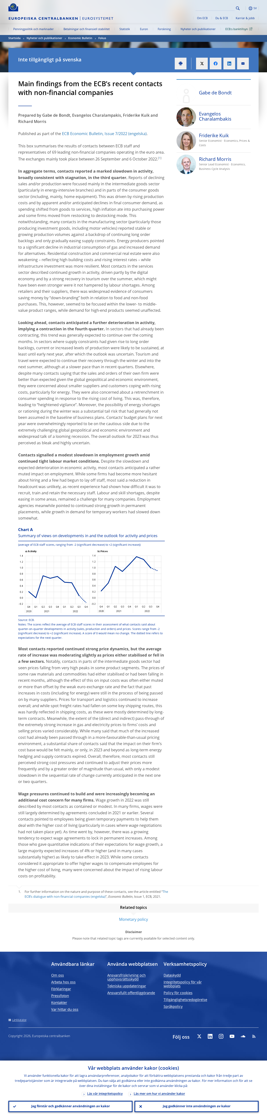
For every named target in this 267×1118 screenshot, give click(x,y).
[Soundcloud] (243, 1036)
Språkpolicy (173, 1007)
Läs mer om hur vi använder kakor (159, 1094)
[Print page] (180, 63)
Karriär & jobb (245, 18)
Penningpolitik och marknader (33, 29)
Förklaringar (61, 989)
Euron (144, 29)
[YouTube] (232, 1036)
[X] (199, 1036)
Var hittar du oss (64, 1009)
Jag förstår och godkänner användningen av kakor (70, 1106)
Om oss (57, 975)
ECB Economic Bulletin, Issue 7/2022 (94, 134)
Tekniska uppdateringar (126, 986)
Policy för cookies (178, 993)
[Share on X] (202, 63)
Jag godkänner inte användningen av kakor (196, 1106)
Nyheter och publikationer (198, 29)
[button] (245, 8)
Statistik (124, 29)
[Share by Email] (243, 63)
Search (238, 8)
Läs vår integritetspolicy (105, 1094)
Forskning (164, 29)
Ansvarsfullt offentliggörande (131, 993)
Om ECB (202, 18)
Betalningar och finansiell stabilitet (87, 29)
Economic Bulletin (80, 38)
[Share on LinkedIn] (229, 63)
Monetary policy (133, 920)
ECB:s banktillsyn (236, 29)
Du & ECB (221, 18)
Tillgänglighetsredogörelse (185, 1000)
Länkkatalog (19, 1020)
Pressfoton (60, 996)
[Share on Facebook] (215, 63)
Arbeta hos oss (63, 982)
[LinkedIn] (210, 1036)
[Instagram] (221, 1036)
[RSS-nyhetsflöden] (254, 1036)
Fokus (102, 38)
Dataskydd (172, 975)
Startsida (14, 38)
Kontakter (59, 1003)
